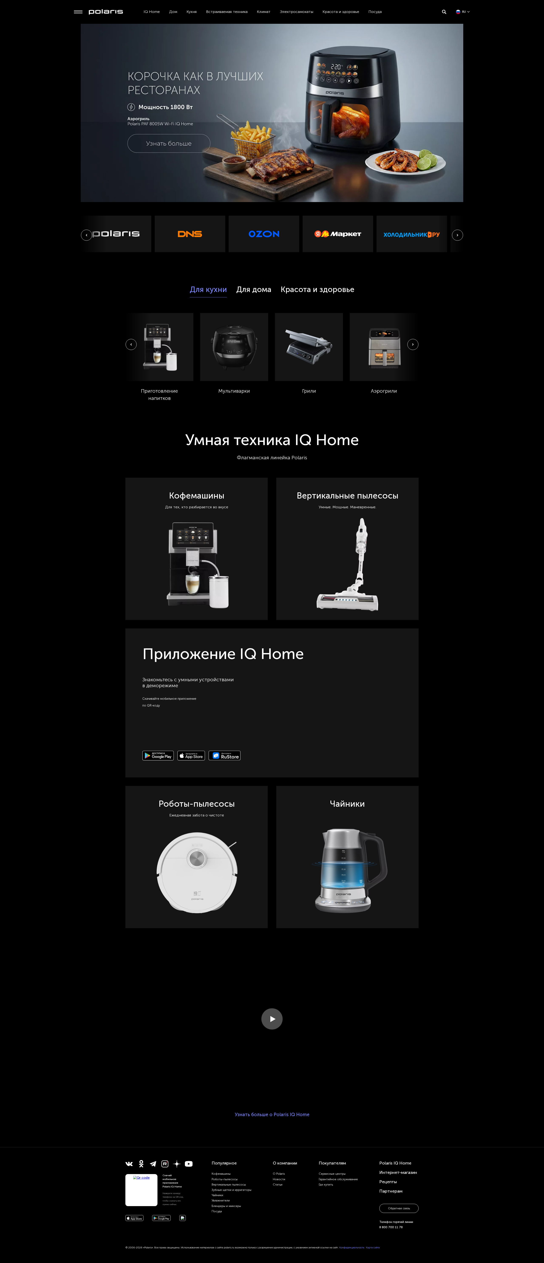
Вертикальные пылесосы (229, 1184)
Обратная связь (399, 1208)
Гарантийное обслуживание (338, 1179)
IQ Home (152, 11)
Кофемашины (221, 1174)
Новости (279, 1179)
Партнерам (390, 1191)
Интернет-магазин (398, 1172)
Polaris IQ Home (395, 1163)
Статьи (277, 1184)
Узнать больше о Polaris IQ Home (272, 1114)
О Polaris (279, 1174)
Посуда (375, 11)
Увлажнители (221, 1200)
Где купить (326, 1184)
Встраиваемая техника (227, 11)
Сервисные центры (332, 1174)
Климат (264, 11)
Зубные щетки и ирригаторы (231, 1190)
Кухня (192, 11)
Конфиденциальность (351, 1247)
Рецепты (388, 1181)
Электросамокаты (296, 11)
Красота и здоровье (341, 11)
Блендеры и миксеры (226, 1206)
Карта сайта (373, 1247)
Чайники (217, 1195)
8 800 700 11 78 (391, 1227)
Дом (173, 11)
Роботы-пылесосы (225, 1179)
